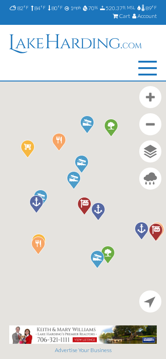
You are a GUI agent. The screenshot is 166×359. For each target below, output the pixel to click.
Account (146, 15)
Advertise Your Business (83, 350)
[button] (36, 204)
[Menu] (147, 68)
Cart (124, 15)
